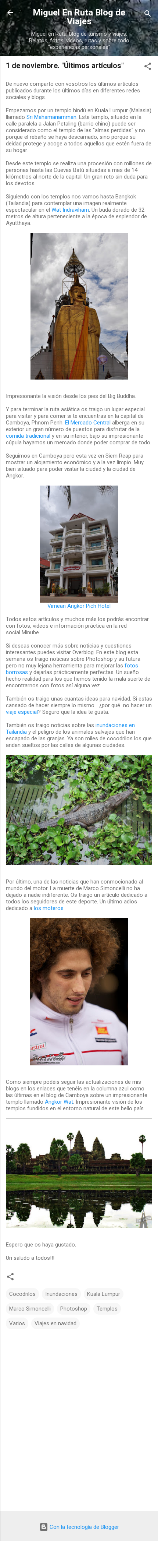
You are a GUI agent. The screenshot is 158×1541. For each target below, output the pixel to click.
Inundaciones (61, 1294)
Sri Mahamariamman (51, 117)
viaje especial (22, 712)
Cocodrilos (22, 1294)
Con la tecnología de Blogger (83, 1527)
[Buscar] (147, 15)
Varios (17, 1323)
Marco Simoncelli (30, 1308)
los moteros (49, 908)
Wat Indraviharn (70, 210)
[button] (147, 67)
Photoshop (73, 1308)
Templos (107, 1308)
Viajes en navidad (55, 1323)
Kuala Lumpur (103, 1294)
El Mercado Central (88, 422)
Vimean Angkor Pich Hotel (79, 606)
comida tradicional (28, 436)
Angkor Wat (59, 1102)
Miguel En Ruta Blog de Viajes (79, 17)
